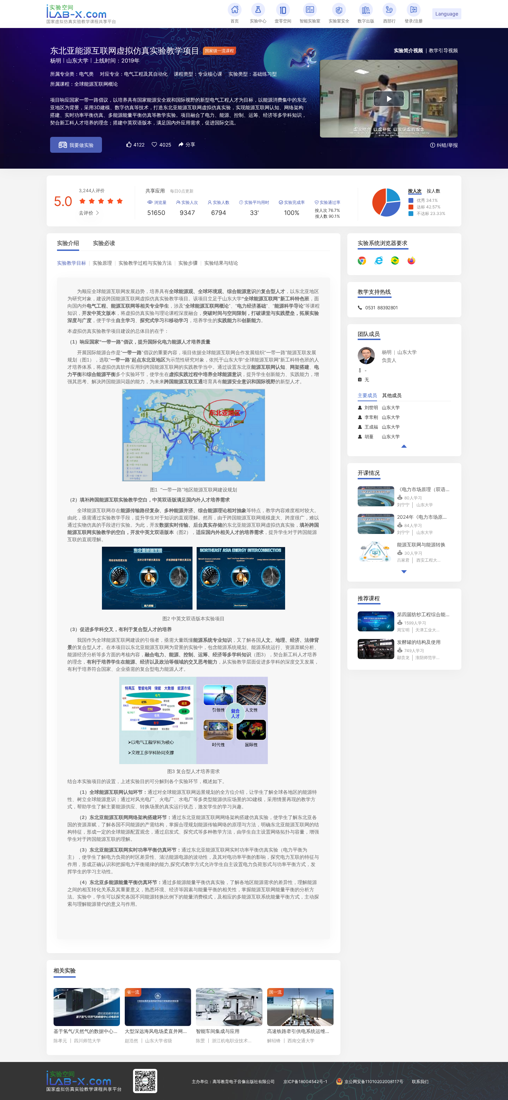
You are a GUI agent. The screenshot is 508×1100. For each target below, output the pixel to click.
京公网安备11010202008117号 (374, 1081)
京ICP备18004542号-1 (305, 1081)
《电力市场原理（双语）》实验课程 (424, 489)
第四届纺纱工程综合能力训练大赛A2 (424, 614)
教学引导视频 (443, 50)
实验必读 (104, 243)
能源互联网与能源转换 (421, 544)
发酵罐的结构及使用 (419, 642)
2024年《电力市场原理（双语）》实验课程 (424, 517)
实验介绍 (68, 243)
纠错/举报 (444, 145)
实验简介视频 (408, 50)
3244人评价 (92, 190)
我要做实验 (76, 145)
